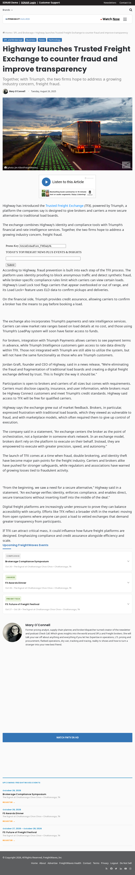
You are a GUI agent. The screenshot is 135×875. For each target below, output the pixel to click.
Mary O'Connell (17, 91)
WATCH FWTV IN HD (67, 737)
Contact (87, 863)
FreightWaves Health (70, 863)
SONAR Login (28, 2)
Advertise (52, 863)
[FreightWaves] (17, 19)
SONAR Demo (10, 2)
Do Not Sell (125, 863)
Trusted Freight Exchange (64, 205)
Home (8, 32)
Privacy (105, 863)
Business (30, 39)
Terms (96, 863)
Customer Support (49, 2)
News (42, 39)
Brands (6, 9)
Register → (9, 802)
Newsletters (110, 2)
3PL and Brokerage (24, 32)
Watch (110, 19)
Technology (55, 39)
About (42, 863)
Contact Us (125, 2)
